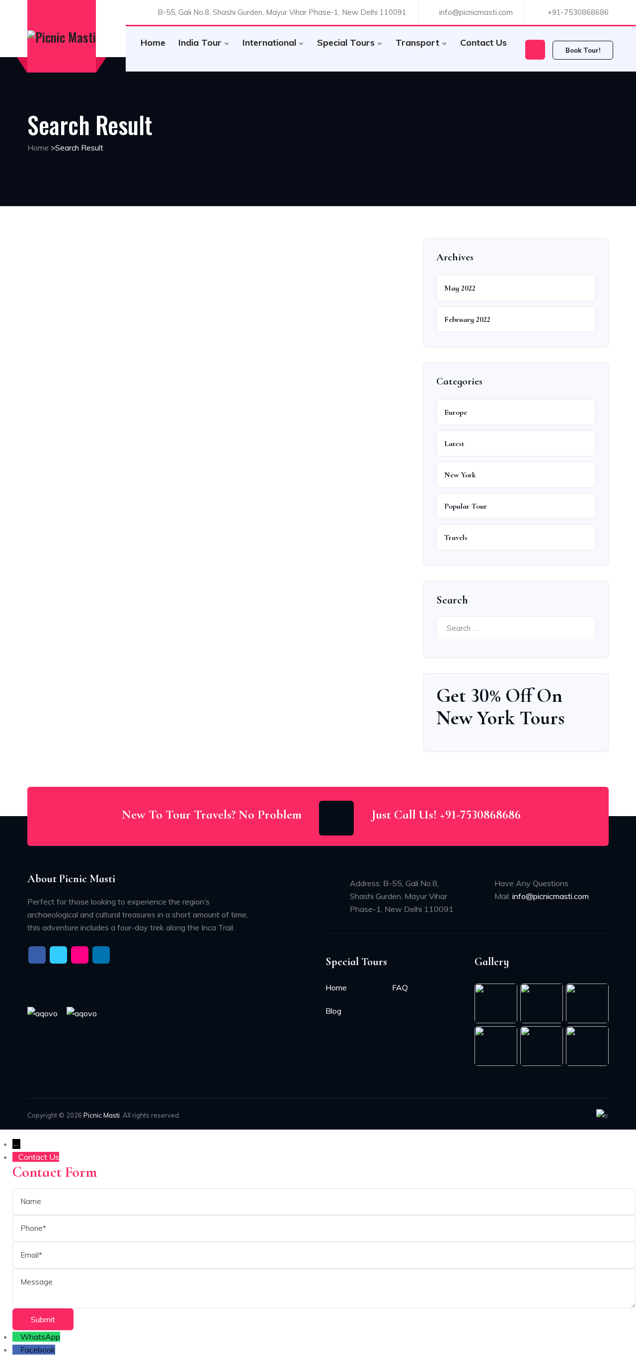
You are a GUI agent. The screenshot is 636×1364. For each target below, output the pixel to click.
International (269, 42)
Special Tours (346, 42)
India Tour (200, 42)
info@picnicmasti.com (476, 12)
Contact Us (483, 42)
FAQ (400, 987)
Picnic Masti (101, 1115)
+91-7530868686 (578, 12)
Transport (417, 42)
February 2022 (467, 319)
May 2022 (460, 288)
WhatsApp (40, 1337)
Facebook (37, 1350)
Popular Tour (465, 506)
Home (153, 42)
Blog (333, 1011)
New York (460, 475)
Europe (455, 412)
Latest (454, 444)
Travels (456, 537)
